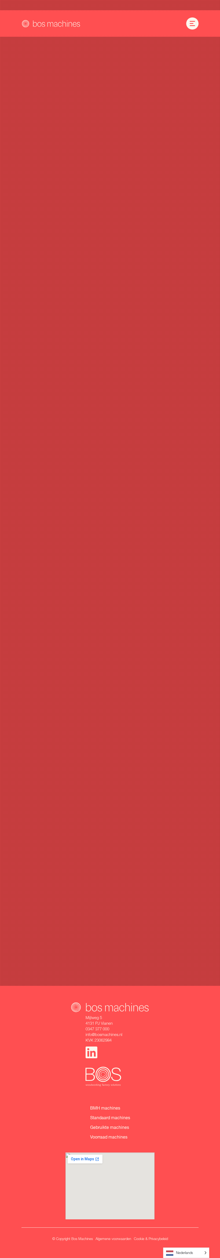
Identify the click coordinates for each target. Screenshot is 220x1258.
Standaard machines (110, 1117)
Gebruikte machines (109, 1127)
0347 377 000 (97, 1028)
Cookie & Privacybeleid (151, 1239)
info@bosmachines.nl (104, 1034)
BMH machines (105, 1107)
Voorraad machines (108, 1136)
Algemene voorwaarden (113, 1239)
